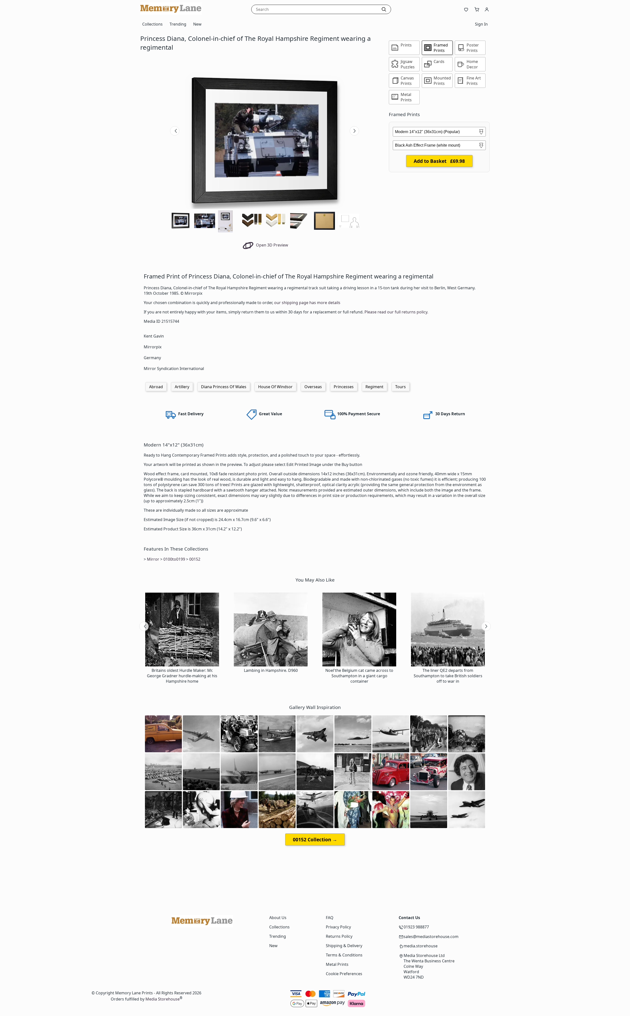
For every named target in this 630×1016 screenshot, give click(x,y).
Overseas (313, 386)
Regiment (374, 386)
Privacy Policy (338, 927)
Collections (152, 24)
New (197, 24)
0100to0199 (174, 559)
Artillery (182, 386)
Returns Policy (339, 936)
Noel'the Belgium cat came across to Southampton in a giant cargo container (359, 676)
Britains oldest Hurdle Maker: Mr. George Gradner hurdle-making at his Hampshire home (182, 676)
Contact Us (409, 917)
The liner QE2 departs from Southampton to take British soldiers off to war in (448, 676)
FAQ (329, 917)
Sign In (481, 24)
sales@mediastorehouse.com (431, 936)
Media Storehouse (162, 999)
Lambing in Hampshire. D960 (271, 670)
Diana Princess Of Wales (223, 386)
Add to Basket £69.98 (439, 161)
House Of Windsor (275, 386)
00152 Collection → (315, 839)
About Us (277, 917)
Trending (178, 24)
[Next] (354, 131)
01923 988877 (416, 927)
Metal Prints (337, 964)
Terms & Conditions (344, 955)
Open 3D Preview (271, 245)
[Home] (171, 13)
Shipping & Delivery (344, 945)
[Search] (384, 9)
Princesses (344, 386)
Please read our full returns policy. (396, 312)
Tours (400, 386)
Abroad (156, 386)
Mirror (153, 559)
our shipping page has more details (307, 302)
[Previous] (174, 131)
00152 (194, 559)
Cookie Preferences (344, 973)
